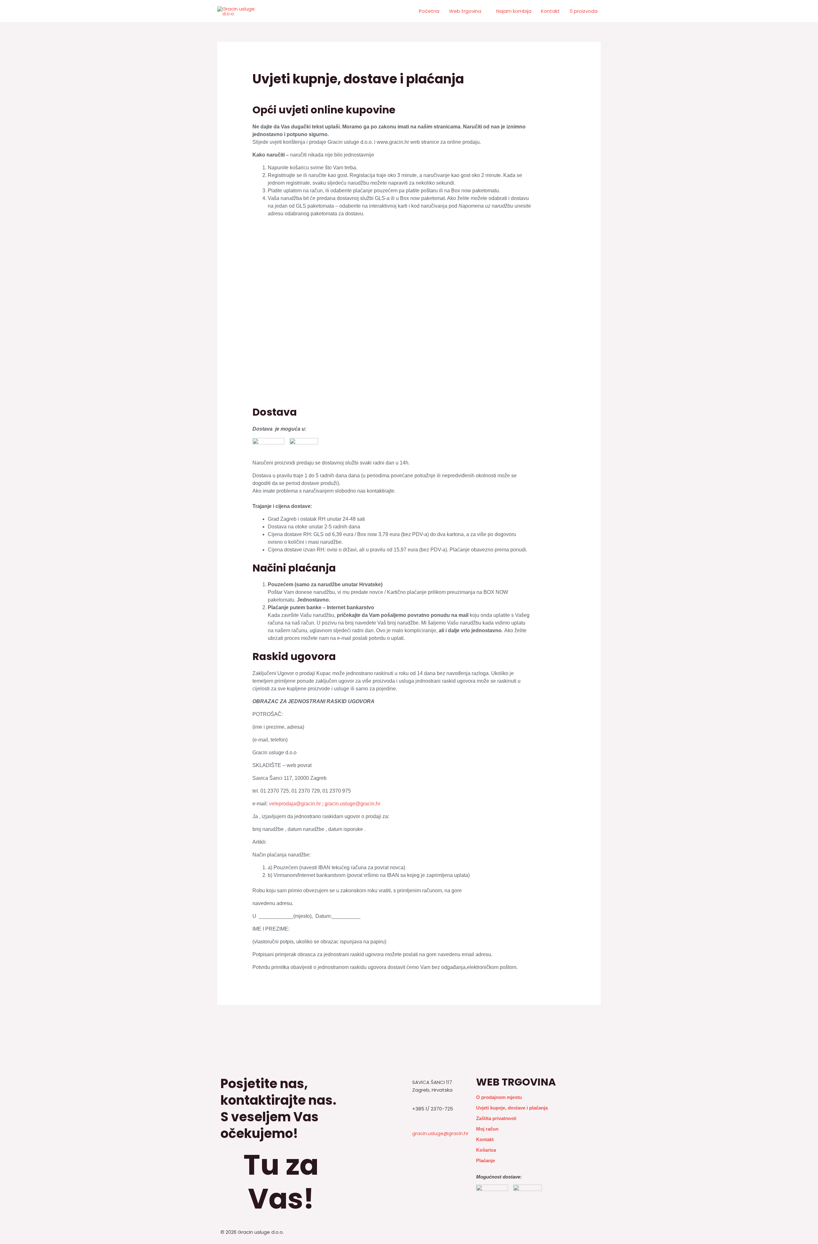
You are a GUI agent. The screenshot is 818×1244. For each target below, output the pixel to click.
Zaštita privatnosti (496, 1118)
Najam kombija (513, 11)
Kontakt (550, 11)
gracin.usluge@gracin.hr (352, 803)
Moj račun (487, 1129)
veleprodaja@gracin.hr (295, 803)
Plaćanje (485, 1160)
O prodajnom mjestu (499, 1097)
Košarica (486, 1150)
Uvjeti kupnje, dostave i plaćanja (512, 1107)
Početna (429, 11)
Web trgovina (465, 11)
